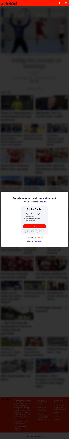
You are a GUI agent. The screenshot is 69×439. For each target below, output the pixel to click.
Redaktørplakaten (19, 423)
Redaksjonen (58, 412)
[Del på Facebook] (31, 81)
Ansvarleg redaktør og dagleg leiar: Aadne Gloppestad (60, 407)
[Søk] (59, 3)
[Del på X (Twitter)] (34, 81)
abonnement (38, 241)
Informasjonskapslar (20, 428)
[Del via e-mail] (37, 81)
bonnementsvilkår (21, 427)
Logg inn (34, 202)
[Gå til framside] (9, 3)
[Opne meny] (66, 3)
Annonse (57, 419)
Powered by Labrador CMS (34, 436)
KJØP (34, 226)
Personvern (17, 430)
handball (31, 89)
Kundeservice (58, 416)
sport (39, 89)
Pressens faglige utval (21, 421)
